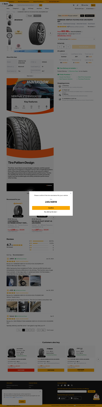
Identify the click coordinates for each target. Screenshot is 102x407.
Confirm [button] (51, 208)
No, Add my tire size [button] (50, 212)
